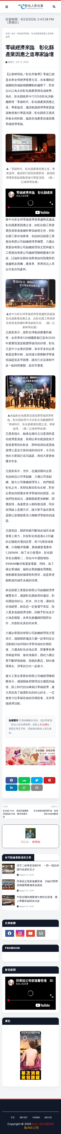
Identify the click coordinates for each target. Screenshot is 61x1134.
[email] (41, 933)
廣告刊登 (48, 1117)
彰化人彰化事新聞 (43, 1124)
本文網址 (44, 724)
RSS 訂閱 (33, 1127)
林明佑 (36, 841)
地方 (13, 33)
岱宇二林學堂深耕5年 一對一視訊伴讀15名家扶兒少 (38, 867)
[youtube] (30, 933)
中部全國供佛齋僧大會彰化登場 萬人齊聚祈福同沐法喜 (37, 899)
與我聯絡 (36, 1117)
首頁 (8, 33)
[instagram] (20, 933)
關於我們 (23, 1117)
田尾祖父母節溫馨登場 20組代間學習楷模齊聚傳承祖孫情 (37, 883)
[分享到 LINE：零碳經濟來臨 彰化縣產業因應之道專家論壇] (24, 780)
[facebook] (9, 933)
